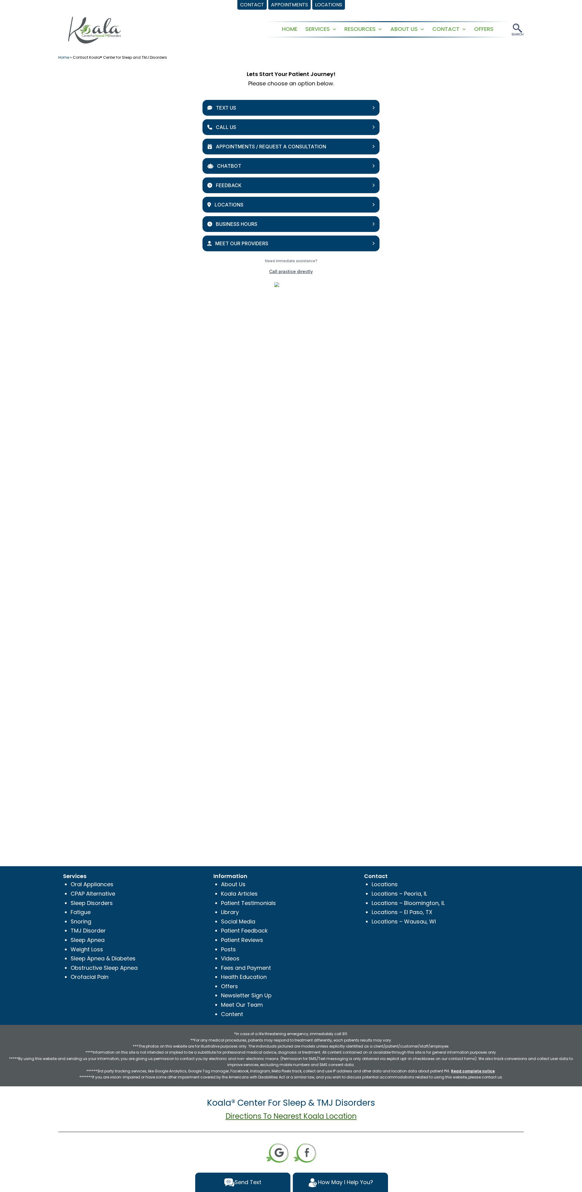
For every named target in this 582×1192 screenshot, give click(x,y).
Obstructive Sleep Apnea (104, 968)
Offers (229, 986)
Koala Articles (239, 893)
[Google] (277, 1152)
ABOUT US (404, 29)
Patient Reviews (242, 940)
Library (230, 912)
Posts (228, 949)
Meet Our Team (242, 1005)
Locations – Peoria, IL (399, 893)
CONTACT (446, 29)
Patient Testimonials (248, 903)
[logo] (94, 29)
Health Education (244, 977)
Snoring (81, 921)
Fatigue (81, 912)
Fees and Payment (246, 968)
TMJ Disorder (88, 930)
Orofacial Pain (90, 977)
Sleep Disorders (92, 903)
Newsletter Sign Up (246, 995)
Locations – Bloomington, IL (408, 903)
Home (63, 57)
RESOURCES (360, 29)
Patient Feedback (244, 930)
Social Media (238, 921)
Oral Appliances (92, 884)
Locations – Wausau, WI (404, 921)
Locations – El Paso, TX (402, 912)
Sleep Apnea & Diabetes (103, 958)
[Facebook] (305, 1152)
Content (232, 1014)
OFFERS (483, 29)
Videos (230, 958)
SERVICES (317, 29)
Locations (385, 884)
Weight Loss (87, 949)
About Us (233, 884)
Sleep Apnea (88, 940)
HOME (289, 29)
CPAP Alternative (93, 893)
